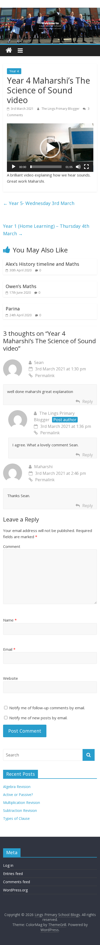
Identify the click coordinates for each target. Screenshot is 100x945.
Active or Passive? (18, 794)
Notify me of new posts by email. (38, 717)
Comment (11, 546)
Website (10, 678)
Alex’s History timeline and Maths (42, 264)
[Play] (13, 166)
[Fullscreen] (86, 166)
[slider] (46, 166)
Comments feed (16, 881)
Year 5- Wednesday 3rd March (38, 203)
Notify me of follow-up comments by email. (47, 707)
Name (10, 620)
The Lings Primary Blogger (61, 108)
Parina (13, 309)
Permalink (45, 375)
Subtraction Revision (20, 810)
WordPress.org (15, 890)
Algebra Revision (17, 786)
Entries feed (13, 873)
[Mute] (78, 166)
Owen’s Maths (21, 286)
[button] (50, 147)
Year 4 (14, 71)
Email (9, 649)
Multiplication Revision (21, 802)
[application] (50, 147)
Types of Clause (16, 818)
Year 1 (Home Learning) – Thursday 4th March (46, 230)
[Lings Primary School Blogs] (9, 50)
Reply (87, 401)
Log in (8, 865)
